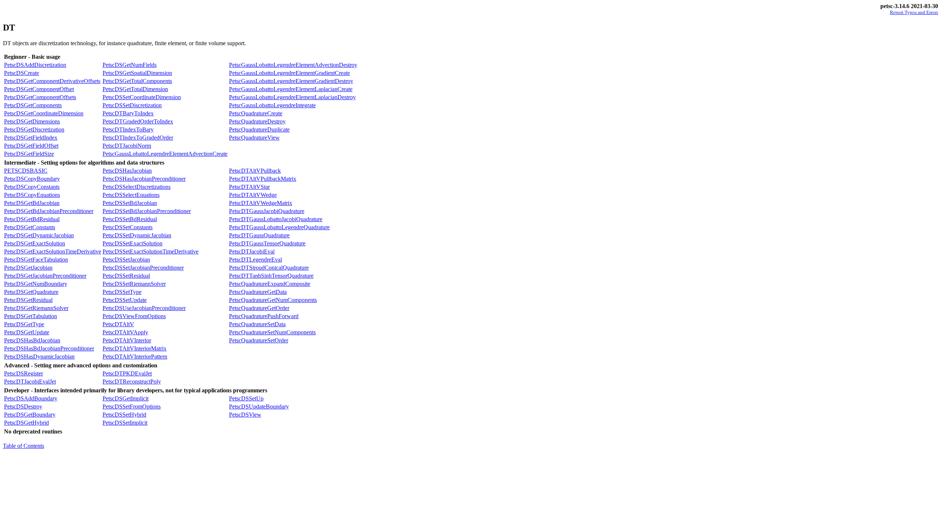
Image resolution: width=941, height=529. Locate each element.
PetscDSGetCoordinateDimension (43, 113)
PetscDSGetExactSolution (34, 243)
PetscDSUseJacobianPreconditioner (144, 308)
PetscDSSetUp (246, 398)
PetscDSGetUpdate (26, 332)
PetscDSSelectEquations (131, 195)
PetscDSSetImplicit (125, 423)
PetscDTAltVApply (125, 332)
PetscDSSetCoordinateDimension (142, 97)
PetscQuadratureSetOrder (258, 340)
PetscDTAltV (118, 324)
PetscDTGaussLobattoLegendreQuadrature (279, 227)
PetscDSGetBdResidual (32, 219)
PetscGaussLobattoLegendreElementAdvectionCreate (165, 154)
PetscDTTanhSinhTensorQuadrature (271, 276)
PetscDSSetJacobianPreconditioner (143, 267)
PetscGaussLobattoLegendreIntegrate (272, 105)
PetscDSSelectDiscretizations (137, 187)
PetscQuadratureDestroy (257, 121)
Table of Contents (23, 446)
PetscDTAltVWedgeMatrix (260, 203)
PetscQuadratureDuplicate (259, 129)
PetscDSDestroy (23, 406)
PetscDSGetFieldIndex (30, 137)
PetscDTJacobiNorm (127, 146)
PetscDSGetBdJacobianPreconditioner (48, 211)
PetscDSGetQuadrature (31, 292)
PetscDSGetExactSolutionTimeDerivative (52, 251)
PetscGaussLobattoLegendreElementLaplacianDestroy (292, 97)
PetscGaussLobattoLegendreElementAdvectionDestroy (293, 65)
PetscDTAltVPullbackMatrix (262, 179)
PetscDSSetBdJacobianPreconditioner (147, 211)
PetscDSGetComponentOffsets (40, 97)
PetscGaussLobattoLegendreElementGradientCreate (289, 73)
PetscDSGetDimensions (32, 121)
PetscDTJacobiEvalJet (30, 381)
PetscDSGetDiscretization (34, 129)
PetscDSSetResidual (126, 276)
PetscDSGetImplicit (126, 398)
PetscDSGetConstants (29, 227)
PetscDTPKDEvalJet (127, 373)
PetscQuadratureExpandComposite (269, 284)
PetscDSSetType (122, 292)
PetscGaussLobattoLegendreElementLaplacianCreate (291, 89)
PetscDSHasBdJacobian (32, 340)
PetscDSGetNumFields (130, 65)
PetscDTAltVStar (249, 187)
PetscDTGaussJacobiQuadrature (266, 211)
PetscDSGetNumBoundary (35, 284)
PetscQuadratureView (254, 137)
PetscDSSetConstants (128, 227)
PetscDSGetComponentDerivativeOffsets (52, 81)
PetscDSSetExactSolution (132, 243)
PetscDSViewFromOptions (134, 316)
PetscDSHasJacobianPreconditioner (144, 179)
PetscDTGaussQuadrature (259, 235)
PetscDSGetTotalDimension (135, 89)
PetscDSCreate (21, 73)
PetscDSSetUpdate (125, 300)
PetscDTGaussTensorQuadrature (267, 243)
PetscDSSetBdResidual (130, 219)
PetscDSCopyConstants (32, 187)
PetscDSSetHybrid (124, 414)
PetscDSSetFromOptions (132, 406)
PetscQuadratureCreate (255, 113)
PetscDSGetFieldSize (29, 154)
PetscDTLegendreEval (255, 259)
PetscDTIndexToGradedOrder (138, 137)
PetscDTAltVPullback (255, 171)
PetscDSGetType (24, 324)
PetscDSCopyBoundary (32, 179)
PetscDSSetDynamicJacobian (137, 235)
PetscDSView (245, 414)
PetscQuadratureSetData (257, 324)
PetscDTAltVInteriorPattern (135, 356)
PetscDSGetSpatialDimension (137, 73)
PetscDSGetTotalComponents (137, 81)
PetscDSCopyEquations (32, 195)
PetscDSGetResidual (28, 300)
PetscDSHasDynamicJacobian (39, 356)
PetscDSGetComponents (33, 105)
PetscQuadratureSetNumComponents (272, 332)
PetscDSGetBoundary (30, 414)
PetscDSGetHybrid (26, 423)
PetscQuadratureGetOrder (259, 308)
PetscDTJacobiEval (252, 251)
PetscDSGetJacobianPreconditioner (45, 276)
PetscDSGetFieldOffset (31, 146)
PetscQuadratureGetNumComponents (273, 300)
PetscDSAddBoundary (30, 398)
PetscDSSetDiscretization (132, 105)
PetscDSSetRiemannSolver (134, 284)
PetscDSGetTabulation (30, 316)
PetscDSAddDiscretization (35, 65)
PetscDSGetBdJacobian (32, 203)
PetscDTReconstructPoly (132, 381)
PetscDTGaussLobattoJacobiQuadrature (275, 219)
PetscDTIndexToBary (128, 129)
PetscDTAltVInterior (127, 340)
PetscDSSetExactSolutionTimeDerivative (150, 251)
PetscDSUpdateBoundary (259, 406)
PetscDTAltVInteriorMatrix (135, 348)
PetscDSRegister (23, 373)
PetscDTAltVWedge (253, 195)
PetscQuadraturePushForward (263, 316)
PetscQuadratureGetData (258, 292)
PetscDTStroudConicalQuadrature (269, 267)
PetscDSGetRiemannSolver (36, 308)
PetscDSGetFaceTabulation (36, 259)
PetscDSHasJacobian (127, 171)
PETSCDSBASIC (25, 171)
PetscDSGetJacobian (28, 267)
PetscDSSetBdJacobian (130, 203)
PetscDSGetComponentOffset (39, 89)
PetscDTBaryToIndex (128, 113)
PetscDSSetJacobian (126, 259)
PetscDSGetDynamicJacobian (39, 235)
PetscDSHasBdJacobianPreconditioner (49, 348)
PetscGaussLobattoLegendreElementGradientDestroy (291, 81)
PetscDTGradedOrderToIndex (138, 121)
